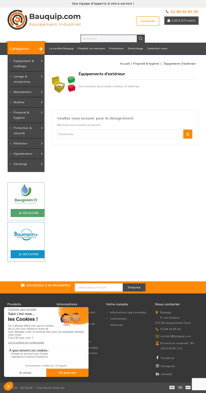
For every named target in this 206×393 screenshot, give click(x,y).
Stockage (20, 164)
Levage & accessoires (22, 79)
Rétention (20, 143)
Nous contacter (167, 304)
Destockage (135, 48)
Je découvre (29, 213)
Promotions (116, 48)
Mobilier (19, 102)
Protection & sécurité (23, 130)
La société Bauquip (61, 48)
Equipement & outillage (24, 63)
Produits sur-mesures (91, 48)
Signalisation (23, 153)
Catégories (19, 48)
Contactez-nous (157, 48)
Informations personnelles (128, 312)
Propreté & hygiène (21, 115)
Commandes (118, 318)
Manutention (23, 92)
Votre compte (117, 304)
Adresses (116, 324)
